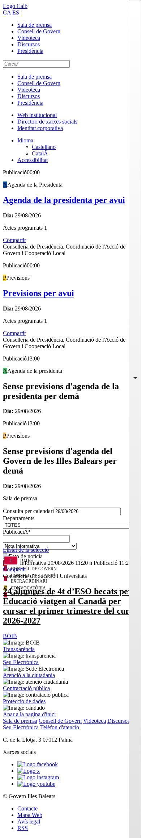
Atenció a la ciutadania (29, 675)
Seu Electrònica (21, 662)
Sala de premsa (34, 25)
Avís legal (28, 821)
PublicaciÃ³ (16, 532)
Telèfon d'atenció (59, 727)
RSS (22, 828)
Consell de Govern (38, 31)
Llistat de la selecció (26, 550)
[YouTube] (36, 784)
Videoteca (28, 38)
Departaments (18, 518)
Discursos (28, 44)
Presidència (30, 51)
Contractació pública (26, 688)
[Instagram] (38, 777)
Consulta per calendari (28, 511)
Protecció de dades (24, 701)
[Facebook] (37, 764)
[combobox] (70, 541)
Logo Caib (15, 6)
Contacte (27, 808)
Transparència (19, 649)
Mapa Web (29, 815)
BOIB (10, 636)
